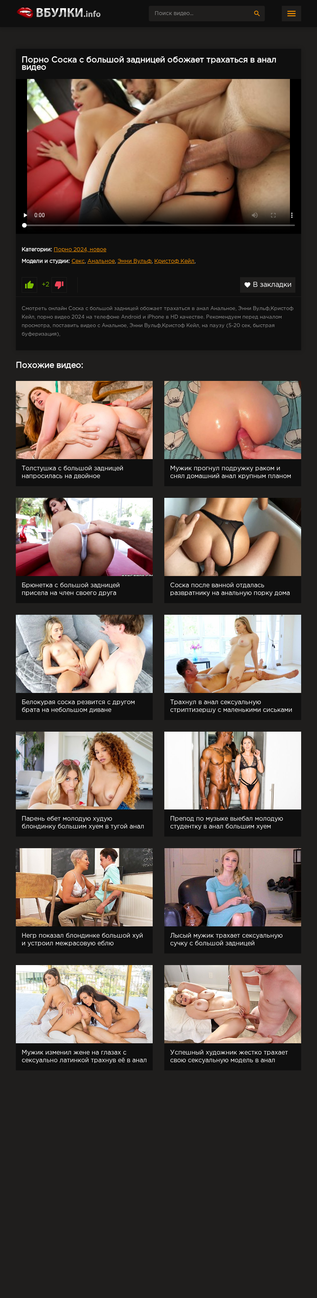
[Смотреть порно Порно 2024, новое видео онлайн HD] (74, 13)
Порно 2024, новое (80, 249)
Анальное (101, 261)
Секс (78, 261)
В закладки (267, 285)
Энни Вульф (135, 261)
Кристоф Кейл (174, 261)
